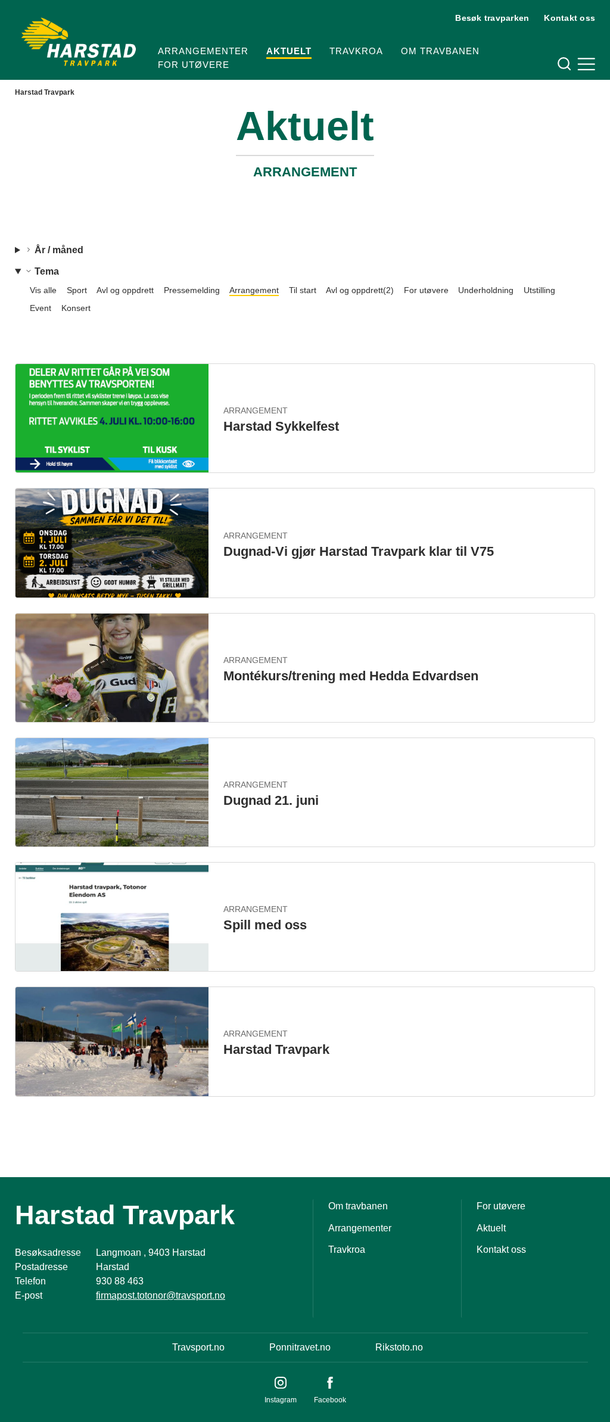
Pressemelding (192, 290)
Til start (302, 290)
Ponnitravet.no (300, 1347)
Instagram (280, 1400)
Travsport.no (198, 1347)
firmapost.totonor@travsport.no (160, 1295)
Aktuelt (289, 51)
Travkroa (356, 51)
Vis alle (43, 290)
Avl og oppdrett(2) (360, 290)
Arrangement (254, 290)
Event (40, 308)
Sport (77, 290)
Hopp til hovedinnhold (45, 7)
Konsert (76, 308)
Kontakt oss (569, 18)
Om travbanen (440, 51)
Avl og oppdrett (125, 290)
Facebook (330, 1400)
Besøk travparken (492, 18)
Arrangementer (203, 51)
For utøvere (193, 65)
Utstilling (539, 290)
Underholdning (485, 290)
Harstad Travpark (44, 92)
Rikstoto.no (399, 1347)
